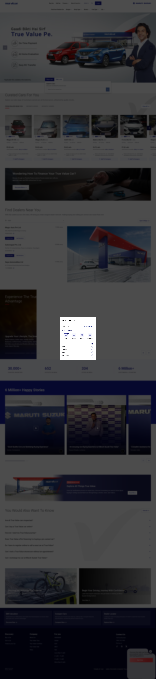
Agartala (64, 349)
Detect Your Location (88, 326)
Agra (63, 352)
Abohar (64, 346)
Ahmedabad (65, 355)
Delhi (63, 343)
